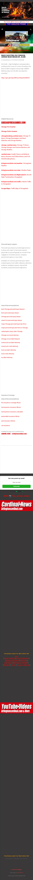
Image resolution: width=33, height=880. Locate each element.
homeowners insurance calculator (12, 412)
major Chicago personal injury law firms (13, 324)
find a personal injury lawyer (10, 313)
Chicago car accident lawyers (10, 339)
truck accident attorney (8, 350)
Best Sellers (7, 22)
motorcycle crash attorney (9, 346)
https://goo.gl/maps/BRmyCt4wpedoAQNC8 (15, 78)
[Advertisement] (16, 97)
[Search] (31, 29)
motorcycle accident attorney (10, 342)
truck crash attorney (7, 354)
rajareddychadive (20, 872)
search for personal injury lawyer (11, 320)
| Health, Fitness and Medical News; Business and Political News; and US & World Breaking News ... (15, 156)
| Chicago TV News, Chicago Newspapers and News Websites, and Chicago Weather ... (15, 138)
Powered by (12, 491)
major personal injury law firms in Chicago (14, 328)
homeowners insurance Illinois (11, 407)
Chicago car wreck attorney (10, 335)
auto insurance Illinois (8, 421)
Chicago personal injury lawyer (11, 316)
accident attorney (6, 357)
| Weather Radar (16, 170)
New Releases (16, 22)
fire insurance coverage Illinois (11, 402)
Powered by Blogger (16, 869)
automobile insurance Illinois (10, 416)
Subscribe (16, 486)
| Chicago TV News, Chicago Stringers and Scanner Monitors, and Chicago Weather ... (15, 147)
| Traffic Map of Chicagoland (14, 188)
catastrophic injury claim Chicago (11, 331)
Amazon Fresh (25, 22)
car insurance (5, 425)
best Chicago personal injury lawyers (13, 309)
